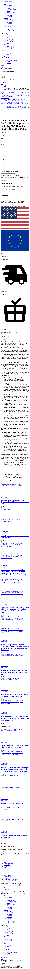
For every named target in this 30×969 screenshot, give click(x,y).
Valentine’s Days (11, 29)
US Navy (9, 53)
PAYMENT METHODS (10, 881)
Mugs (8, 13)
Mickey (8, 36)
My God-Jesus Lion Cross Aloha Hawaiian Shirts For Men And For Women (14, 746)
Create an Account (8, 68)
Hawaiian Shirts (11, 12)
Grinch (8, 43)
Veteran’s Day (10, 30)
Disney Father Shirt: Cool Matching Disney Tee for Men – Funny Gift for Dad (14, 695)
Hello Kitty (9, 40)
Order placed (4, 259)
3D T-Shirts (9, 5)
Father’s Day (10, 26)
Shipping (9, 61)
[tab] (16, 336)
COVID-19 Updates (12, 60)
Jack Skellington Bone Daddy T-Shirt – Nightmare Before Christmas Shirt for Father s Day (15, 501)
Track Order (7, 865)
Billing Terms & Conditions (10, 878)
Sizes (2, 138)
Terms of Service (8, 876)
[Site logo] (3, 1)
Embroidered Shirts (11, 9)
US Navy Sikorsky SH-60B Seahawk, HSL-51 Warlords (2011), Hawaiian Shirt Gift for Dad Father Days (14, 103)
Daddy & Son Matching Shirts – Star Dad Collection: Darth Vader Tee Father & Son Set (14, 672)
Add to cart (3, 180)
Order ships (3, 294)
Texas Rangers (10, 47)
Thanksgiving (10, 23)
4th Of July (9, 25)
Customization (4, 171)
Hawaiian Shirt (8, 88)
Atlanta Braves (10, 46)
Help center (6, 860)
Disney (8, 35)
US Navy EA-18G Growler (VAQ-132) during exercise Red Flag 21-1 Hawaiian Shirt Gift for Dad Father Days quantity (15, 177)
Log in (2, 77)
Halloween (9, 19)
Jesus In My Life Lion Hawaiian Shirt (13, 803)
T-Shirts (9, 6)
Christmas (9, 22)
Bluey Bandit (10, 42)
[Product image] (12, 521)
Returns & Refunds (8, 863)
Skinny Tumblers (11, 8)
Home (2, 88)
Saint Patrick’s (10, 20)
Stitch (8, 37)
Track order (9, 58)
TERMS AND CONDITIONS (11, 879)
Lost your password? (6, 80)
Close (2, 959)
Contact (9, 63)
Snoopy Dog (10, 39)
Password (3, 74)
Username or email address (8, 71)
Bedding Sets (10, 16)
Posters (8, 11)
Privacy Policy (7, 875)
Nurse (8, 54)
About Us (6, 873)
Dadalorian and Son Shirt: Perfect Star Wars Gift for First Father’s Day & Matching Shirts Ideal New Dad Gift (15, 718)
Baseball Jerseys (11, 15)
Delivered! (3, 329)
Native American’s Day (12, 32)
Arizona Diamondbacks (12, 49)
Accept (2, 964)
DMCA (5, 867)
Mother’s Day (10, 27)
